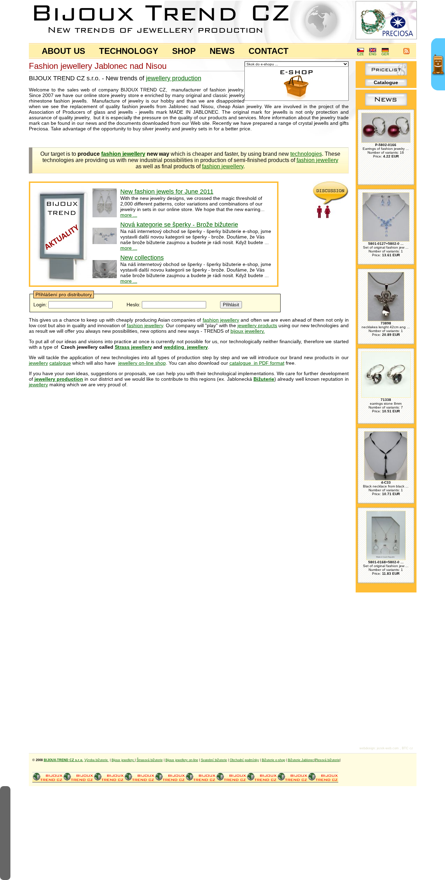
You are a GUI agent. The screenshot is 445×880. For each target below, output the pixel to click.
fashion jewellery (317, 160)
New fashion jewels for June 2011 (166, 191)
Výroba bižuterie (96, 760)
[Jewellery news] (386, 105)
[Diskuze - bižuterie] (331, 216)
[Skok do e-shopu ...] (297, 99)
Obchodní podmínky (244, 760)
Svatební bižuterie (214, 760)
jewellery (38, 363)
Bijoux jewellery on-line (181, 760)
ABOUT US (63, 51)
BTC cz (407, 748)
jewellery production (173, 78)
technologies (306, 154)
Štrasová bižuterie (150, 760)
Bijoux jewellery (123, 760)
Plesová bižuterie (327, 760)
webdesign (367, 748)
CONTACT (269, 51)
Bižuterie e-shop (273, 760)
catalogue (60, 363)
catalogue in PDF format (256, 363)
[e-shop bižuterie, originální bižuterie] (47, 781)
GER (385, 54)
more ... (128, 215)
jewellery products (257, 325)
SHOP (184, 51)
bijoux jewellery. (247, 331)
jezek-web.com (388, 748)
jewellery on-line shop (142, 363)
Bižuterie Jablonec (301, 760)
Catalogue (386, 82)
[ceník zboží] (386, 73)
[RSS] (406, 53)
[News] (62, 283)
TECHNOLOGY (128, 51)
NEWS (222, 51)
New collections (142, 257)
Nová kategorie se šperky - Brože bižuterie (179, 224)
